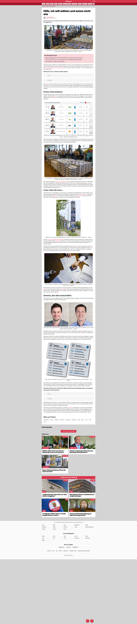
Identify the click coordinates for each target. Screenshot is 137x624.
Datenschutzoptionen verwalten (84, 550)
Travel (65, 538)
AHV (60, 187)
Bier (77, 186)
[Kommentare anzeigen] (92, 621)
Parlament (70, 407)
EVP (77, 246)
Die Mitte (84, 194)
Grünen (45, 289)
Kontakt (60, 550)
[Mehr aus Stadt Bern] (68, 477)
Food (43, 538)
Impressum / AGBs (73, 550)
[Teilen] (87, 621)
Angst (47, 84)
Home (44, 6)
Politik (47, 6)
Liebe (65, 536)
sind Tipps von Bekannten (61, 181)
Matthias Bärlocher (50, 17)
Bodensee (55, 195)
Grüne (61, 289)
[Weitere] (94, 4)
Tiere (54, 538)
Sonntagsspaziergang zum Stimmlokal (54, 67)
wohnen (79, 195)
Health (43, 536)
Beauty (43, 540)
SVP (91, 247)
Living (54, 536)
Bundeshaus (52, 6)
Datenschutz (65, 550)
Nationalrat (57, 240)
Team (53, 550)
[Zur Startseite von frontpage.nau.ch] (68, 1)
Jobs (57, 550)
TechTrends (87, 538)
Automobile (77, 538)
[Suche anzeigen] (92, 1)
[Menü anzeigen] (94, 1)
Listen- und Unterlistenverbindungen (55, 239)
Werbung (49, 550)
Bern (47, 18)
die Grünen (54, 97)
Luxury (76, 536)
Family (86, 536)
